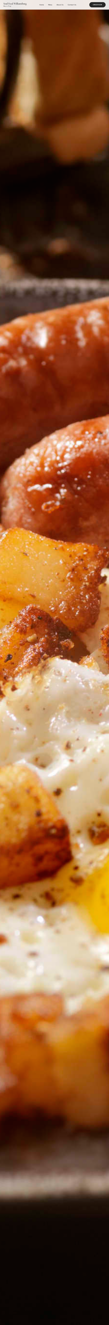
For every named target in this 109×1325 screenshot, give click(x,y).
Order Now (97, 5)
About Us (60, 5)
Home (41, 5)
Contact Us (72, 5)
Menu (50, 5)
